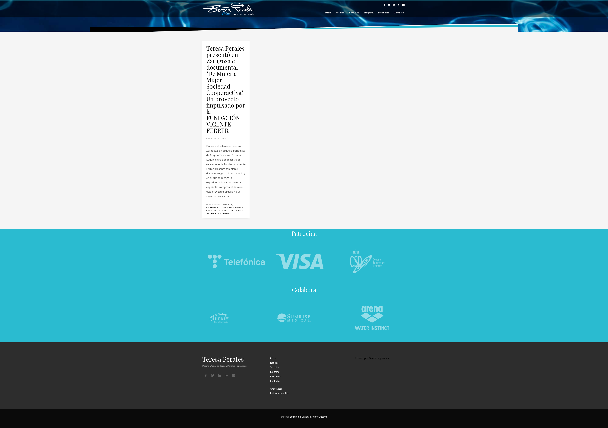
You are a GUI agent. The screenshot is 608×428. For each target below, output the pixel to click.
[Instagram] (403, 4)
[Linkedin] (394, 4)
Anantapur (227, 205)
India (233, 210)
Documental (238, 207)
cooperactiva (225, 207)
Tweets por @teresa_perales (372, 358)
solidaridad (211, 213)
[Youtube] (398, 4)
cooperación (212, 207)
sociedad (240, 210)
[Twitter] (389, 4)
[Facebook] (384, 4)
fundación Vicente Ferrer (218, 210)
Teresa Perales (224, 213)
